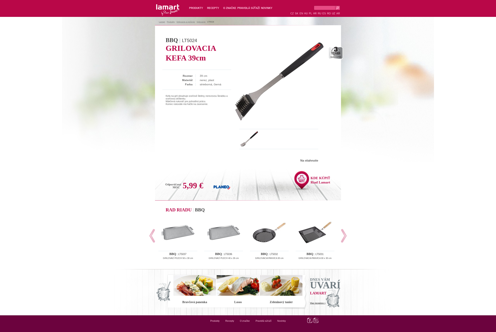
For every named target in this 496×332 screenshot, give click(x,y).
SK (296, 13)
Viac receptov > (318, 303)
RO (329, 13)
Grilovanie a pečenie (186, 22)
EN (301, 13)
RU (319, 13)
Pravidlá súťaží (248, 8)
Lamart (163, 7)
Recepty (213, 8)
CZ (292, 13)
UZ (333, 13)
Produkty (196, 8)
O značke (229, 8)
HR (315, 13)
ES (324, 13)
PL (310, 13)
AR (338, 13)
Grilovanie (201, 22)
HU (306, 13)
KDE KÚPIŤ (320, 180)
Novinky (266, 8)
